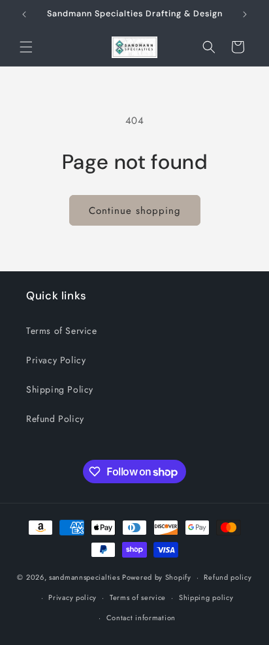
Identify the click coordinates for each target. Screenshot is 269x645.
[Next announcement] (244, 14)
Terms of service (138, 597)
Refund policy (227, 577)
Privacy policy (72, 597)
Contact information (141, 617)
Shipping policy (206, 597)
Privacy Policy (56, 360)
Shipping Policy (59, 389)
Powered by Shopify (156, 577)
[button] (26, 47)
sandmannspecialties (84, 577)
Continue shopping (135, 210)
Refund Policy (55, 418)
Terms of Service (61, 330)
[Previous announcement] (24, 14)
